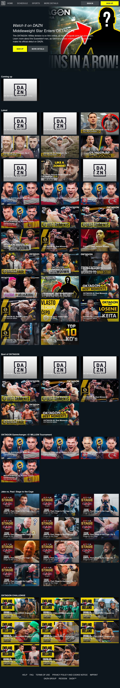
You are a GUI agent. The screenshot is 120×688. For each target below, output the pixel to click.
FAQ (31, 674)
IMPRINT (94, 674)
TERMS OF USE (43, 674)
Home (10, 3)
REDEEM (63, 678)
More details (51, 3)
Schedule (22, 3)
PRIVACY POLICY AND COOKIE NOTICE (70, 674)
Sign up (109, 3)
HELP (24, 674)
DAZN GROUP (50, 678)
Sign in (90, 3)
